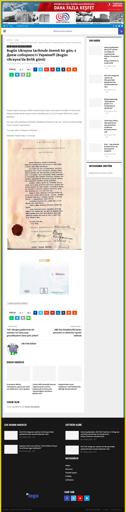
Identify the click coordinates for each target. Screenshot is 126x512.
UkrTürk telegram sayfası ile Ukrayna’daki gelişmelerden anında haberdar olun (111, 81)
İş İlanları (106, 510)
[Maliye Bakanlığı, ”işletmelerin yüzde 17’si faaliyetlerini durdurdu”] (95, 102)
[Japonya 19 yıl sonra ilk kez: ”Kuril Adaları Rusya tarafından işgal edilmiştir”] (11, 449)
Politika (14, 46)
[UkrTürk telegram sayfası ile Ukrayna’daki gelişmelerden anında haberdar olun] (95, 79)
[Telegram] (87, 498)
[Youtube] (80, 498)
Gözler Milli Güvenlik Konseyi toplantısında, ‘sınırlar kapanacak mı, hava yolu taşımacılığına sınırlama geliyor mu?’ (44, 389)
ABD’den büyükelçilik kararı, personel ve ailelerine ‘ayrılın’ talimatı (67, 333)
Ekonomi (69, 469)
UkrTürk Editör (16, 63)
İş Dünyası (69, 480)
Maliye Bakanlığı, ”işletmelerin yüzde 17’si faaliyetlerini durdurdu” (111, 104)
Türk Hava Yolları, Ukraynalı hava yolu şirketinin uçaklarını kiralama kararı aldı (111, 126)
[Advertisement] (44, 95)
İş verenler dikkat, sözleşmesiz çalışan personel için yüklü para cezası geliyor (18, 386)
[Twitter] (73, 498)
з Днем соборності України (17, 303)
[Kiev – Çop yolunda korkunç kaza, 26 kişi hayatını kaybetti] (95, 147)
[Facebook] (67, 498)
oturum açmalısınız (32, 407)
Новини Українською (24, 46)
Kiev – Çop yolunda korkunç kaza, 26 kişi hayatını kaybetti (111, 148)
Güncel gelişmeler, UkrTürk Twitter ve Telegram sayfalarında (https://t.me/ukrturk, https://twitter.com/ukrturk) (111, 55)
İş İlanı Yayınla (116, 510)
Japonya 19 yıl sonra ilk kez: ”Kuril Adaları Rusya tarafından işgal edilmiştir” (38, 447)
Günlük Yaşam (71, 473)
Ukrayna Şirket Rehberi (93, 510)
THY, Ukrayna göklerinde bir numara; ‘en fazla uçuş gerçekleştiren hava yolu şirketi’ (23, 333)
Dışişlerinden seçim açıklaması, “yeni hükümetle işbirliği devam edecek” (69, 386)
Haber (9, 46)
